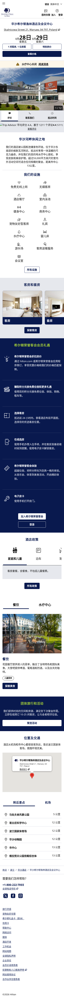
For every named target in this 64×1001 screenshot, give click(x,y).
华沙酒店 (22, 869)
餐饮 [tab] (16, 605)
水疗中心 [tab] (45, 605)
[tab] (9, 115)
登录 (60, 14)
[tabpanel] (32, 127)
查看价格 (38, 53)
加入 (53, 14)
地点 (4, 869)
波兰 (12, 869)
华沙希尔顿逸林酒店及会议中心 (45, 869)
